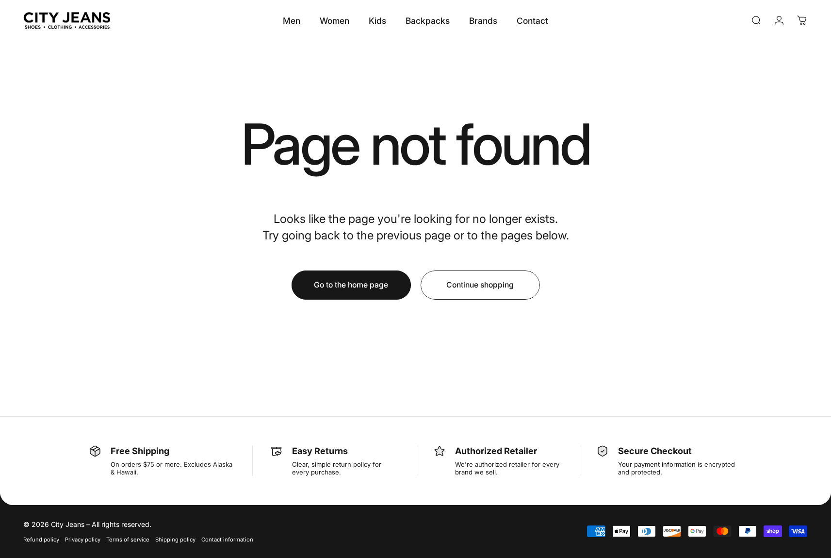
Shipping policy (175, 539)
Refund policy (41, 539)
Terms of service (127, 539)
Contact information (227, 539)
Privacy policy (82, 539)
